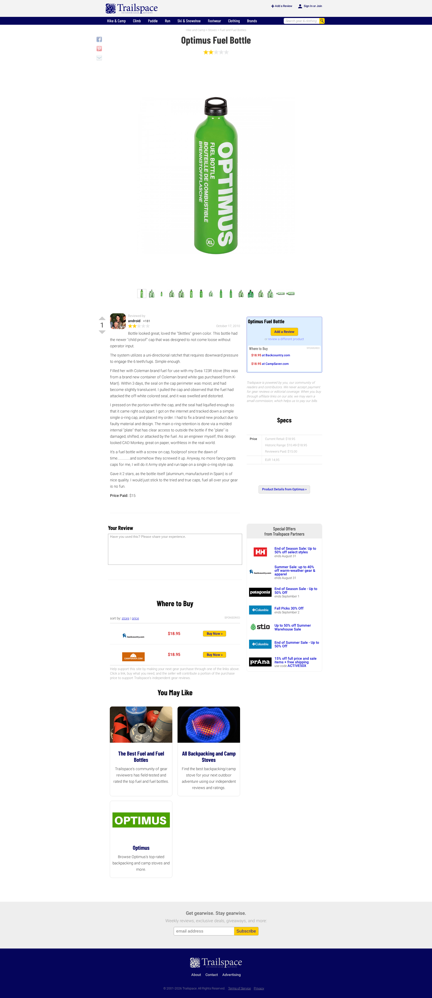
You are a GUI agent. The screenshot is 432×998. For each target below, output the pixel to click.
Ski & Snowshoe (189, 20)
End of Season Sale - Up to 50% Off (295, 590)
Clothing (234, 20)
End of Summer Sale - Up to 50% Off (296, 644)
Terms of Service (239, 988)
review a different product (286, 339)
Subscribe (246, 931)
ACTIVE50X (297, 666)
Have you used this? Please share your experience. (148, 536)
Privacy (259, 988)
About (196, 975)
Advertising (231, 975)
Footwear (214, 20)
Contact (211, 975)
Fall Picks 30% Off (289, 608)
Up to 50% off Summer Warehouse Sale (292, 627)
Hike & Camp (116, 20)
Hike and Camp (195, 30)
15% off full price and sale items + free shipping (295, 660)
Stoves (212, 30)
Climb (137, 20)
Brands (252, 20)
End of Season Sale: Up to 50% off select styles (295, 550)
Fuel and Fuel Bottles (233, 30)
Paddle (153, 20)
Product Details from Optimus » (284, 489)
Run (167, 20)
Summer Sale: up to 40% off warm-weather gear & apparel (294, 570)
